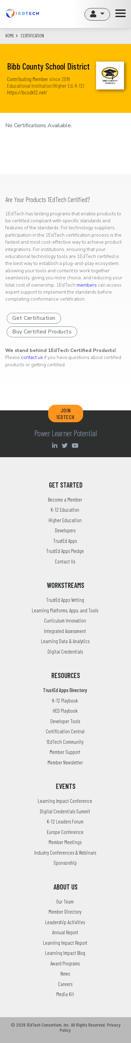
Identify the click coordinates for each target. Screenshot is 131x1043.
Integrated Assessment (65, 631)
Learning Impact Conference (65, 801)
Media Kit (65, 994)
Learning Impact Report (65, 943)
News (65, 973)
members (87, 285)
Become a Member (65, 499)
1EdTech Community (64, 742)
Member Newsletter (65, 762)
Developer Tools (65, 721)
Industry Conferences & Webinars (65, 852)
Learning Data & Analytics (65, 641)
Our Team (65, 901)
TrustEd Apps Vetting (65, 600)
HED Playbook (65, 710)
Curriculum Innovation (65, 620)
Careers (65, 984)
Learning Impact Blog (65, 953)
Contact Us (65, 561)
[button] (97, 14)
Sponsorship (65, 862)
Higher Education (65, 520)
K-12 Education (65, 509)
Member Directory (65, 911)
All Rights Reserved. (88, 1025)
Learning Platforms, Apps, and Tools (65, 610)
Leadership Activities (65, 922)
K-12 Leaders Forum (65, 821)
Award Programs (65, 963)
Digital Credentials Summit (65, 811)
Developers (65, 530)
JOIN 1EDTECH (65, 413)
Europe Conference (65, 832)
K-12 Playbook (65, 700)
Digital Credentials (65, 651)
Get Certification (34, 318)
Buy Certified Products (42, 332)
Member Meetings (65, 842)
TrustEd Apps (65, 541)
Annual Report (65, 932)
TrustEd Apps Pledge (65, 551)
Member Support (65, 752)
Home (9, 35)
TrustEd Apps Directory (65, 690)
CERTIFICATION (32, 35)
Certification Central (65, 731)
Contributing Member (27, 78)
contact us (32, 357)
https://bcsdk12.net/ (27, 92)
